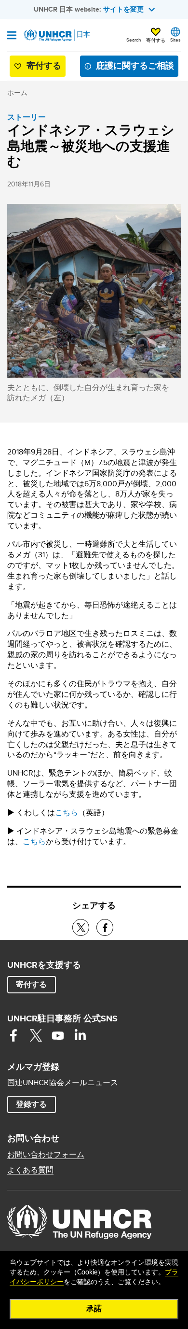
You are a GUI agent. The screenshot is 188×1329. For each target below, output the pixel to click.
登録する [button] (31, 1104)
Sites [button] (175, 39)
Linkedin (80, 1035)
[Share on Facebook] (104, 927)
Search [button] (133, 39)
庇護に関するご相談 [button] (135, 65)
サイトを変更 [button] (123, 9)
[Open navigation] (11, 36)
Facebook (13, 1035)
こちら (66, 812)
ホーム (17, 93)
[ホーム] (56, 35)
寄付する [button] (155, 40)
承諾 (94, 1309)
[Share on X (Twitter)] (80, 927)
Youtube (58, 1035)
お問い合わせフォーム (45, 1154)
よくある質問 (30, 1170)
